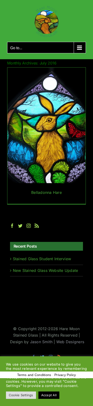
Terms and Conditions (34, 375)
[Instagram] (28, 226)
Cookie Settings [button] (21, 395)
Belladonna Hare (46, 192)
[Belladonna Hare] (46, 136)
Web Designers (70, 341)
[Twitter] (20, 226)
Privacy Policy (65, 375)
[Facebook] (12, 226)
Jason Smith (41, 341)
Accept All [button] (49, 395)
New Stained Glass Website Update (45, 270)
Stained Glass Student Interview (42, 258)
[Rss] (37, 226)
